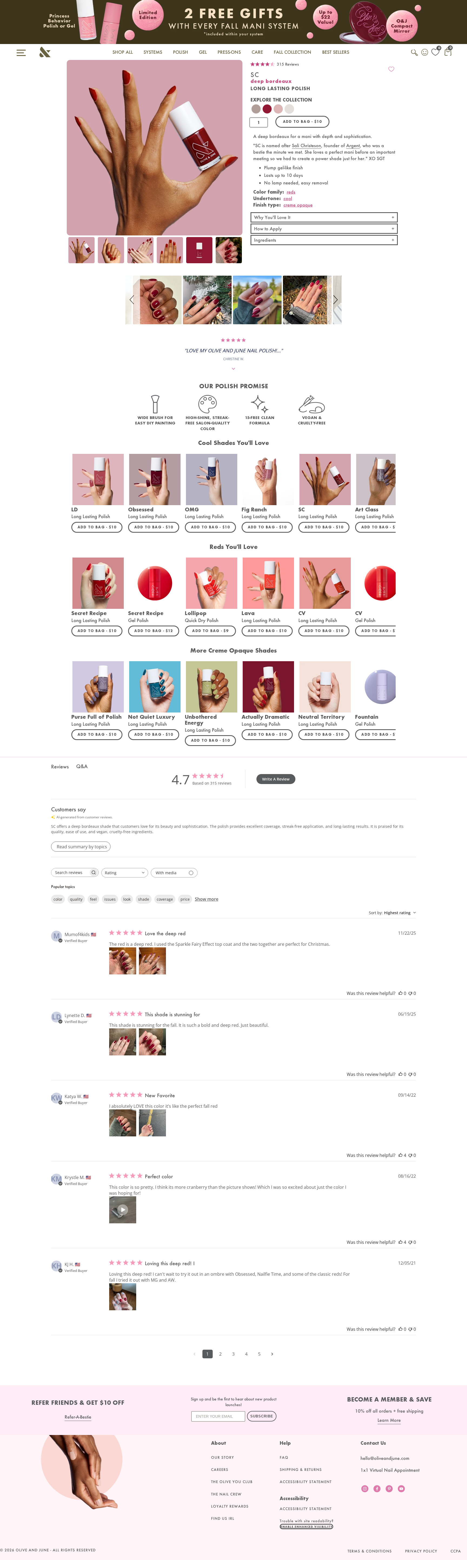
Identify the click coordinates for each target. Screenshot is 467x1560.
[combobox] (124, 872)
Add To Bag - (100, 527)
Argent (353, 145)
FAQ (284, 1457)
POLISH (180, 52)
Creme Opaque (298, 205)
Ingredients (265, 240)
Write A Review (275, 779)
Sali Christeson (306, 145)
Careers (219, 1469)
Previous (72, 253)
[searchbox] (70, 872)
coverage (165, 899)
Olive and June (32, 1550)
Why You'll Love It (272, 217)
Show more (206, 899)
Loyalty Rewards (230, 1506)
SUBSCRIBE (261, 1416)
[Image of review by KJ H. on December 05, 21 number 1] (122, 1296)
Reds (291, 192)
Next (237, 253)
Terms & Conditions (370, 1551)
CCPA (456, 1551)
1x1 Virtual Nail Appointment (390, 1470)
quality (76, 899)
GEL (203, 52)
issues (110, 899)
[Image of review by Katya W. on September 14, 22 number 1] (122, 1122)
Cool (287, 198)
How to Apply (268, 228)
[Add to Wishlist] (391, 69)
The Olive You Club (232, 1482)
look (127, 899)
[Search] (415, 55)
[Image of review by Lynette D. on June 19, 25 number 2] (152, 1041)
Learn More (389, 1420)
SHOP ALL (122, 52)
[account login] (425, 53)
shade (143, 899)
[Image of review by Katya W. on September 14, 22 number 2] (152, 1122)
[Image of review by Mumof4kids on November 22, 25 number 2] (152, 960)
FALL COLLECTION (292, 52)
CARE (257, 52)
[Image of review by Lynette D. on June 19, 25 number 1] (122, 1041)
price (185, 899)
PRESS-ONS (229, 52)
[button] (132, 300)
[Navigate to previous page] (194, 1354)
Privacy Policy (421, 1551)
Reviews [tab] (60, 766)
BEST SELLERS (335, 52)
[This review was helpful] (400, 1155)
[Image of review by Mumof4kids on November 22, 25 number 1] (122, 960)
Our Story (222, 1457)
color (58, 899)
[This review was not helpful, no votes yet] (410, 993)
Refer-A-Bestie (78, 1417)
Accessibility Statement (306, 1482)
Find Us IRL (222, 1518)
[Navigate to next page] (272, 1354)
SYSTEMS (153, 52)
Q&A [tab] (82, 766)
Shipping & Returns (301, 1469)
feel (93, 899)
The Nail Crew (226, 1494)
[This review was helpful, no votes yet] (400, 993)
